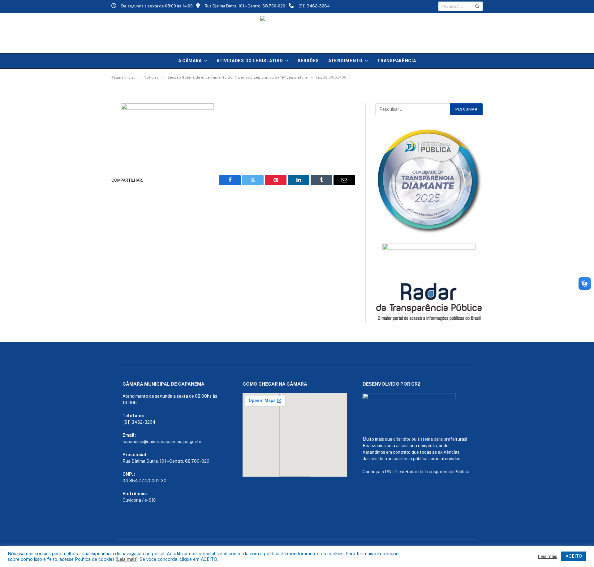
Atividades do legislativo (250, 60)
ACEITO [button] (574, 556)
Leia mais (126, 559)
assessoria (406, 445)
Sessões (308, 60)
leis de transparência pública (399, 458)
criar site (402, 439)
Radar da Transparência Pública (437, 471)
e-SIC (150, 500)
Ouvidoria (132, 500)
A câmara (190, 60)
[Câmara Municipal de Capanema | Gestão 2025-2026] (297, 33)
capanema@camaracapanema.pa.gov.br (162, 441)
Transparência (396, 60)
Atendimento (345, 60)
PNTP (391, 471)
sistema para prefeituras (441, 439)
